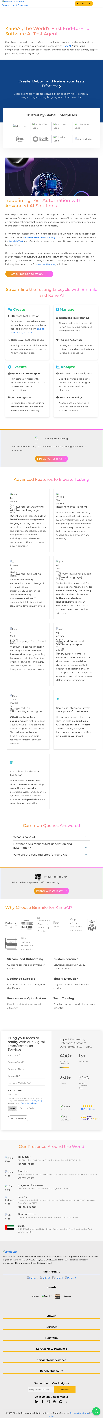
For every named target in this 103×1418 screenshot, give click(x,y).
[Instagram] (48, 1402)
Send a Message (18, 1118)
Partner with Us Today (51, 890)
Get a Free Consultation (29, 273)
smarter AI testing (46, 264)
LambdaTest (16, 241)
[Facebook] (43, 1402)
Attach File (16, 1090)
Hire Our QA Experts (51, 458)
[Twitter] (66, 1402)
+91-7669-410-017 (26, 1164)
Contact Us (84, 3)
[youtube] (54, 1402)
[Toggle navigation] (97, 3)
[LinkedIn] (36, 1402)
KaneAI (67, 46)
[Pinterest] (60, 1402)
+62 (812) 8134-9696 (27, 1207)
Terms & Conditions (29, 1103)
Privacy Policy (36, 1101)
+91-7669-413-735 (26, 1178)
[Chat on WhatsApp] (96, 1411)
